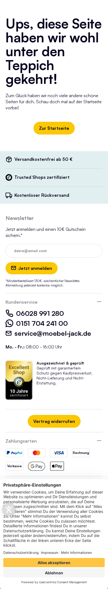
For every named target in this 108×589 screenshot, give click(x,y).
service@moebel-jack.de (52, 333)
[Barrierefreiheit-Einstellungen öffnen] (9, 509)
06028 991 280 (40, 313)
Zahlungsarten (21, 441)
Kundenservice (22, 302)
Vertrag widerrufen (54, 421)
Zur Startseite (54, 128)
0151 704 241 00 (42, 323)
